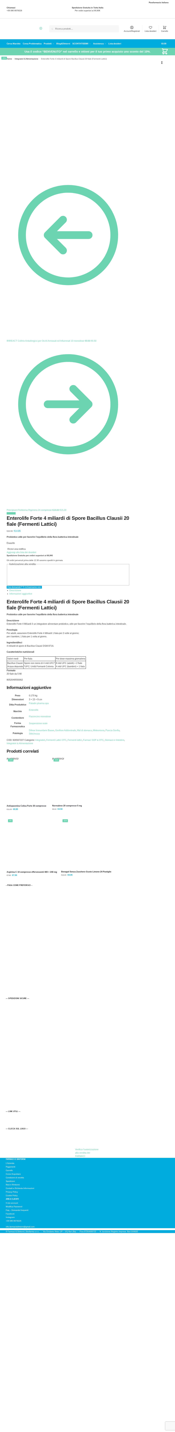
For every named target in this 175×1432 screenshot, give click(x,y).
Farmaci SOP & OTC (93, 740)
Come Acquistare (13, 1174)
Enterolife (33, 710)
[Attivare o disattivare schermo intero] (3, 1321)
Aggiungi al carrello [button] (32, 881)
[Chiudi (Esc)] (7, 1321)
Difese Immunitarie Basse (41, 730)
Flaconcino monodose (40, 716)
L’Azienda (10, 1163)
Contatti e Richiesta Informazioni (20, 1188)
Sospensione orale (38, 723)
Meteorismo (98, 730)
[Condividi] (5, 1321)
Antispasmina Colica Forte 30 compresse (26, 806)
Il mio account (12, 1203)
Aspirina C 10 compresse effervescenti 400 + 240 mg (32, 872)
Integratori (40, 740)
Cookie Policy (12, 1195)
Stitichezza (34, 733)
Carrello (164, 31)
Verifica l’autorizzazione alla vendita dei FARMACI (86, 1152)
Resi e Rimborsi (13, 1185)
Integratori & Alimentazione (26, 59)
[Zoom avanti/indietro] (1, 1321)
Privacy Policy (12, 1192)
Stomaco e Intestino (114, 740)
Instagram (10, 1217)
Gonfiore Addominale (65, 730)
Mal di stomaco (84, 730)
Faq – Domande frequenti (17, 1210)
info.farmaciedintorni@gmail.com (20, 1227)
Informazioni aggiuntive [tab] (20, 594)
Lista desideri (150, 31)
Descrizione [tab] (15, 590)
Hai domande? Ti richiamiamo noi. (24, 587)
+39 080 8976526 (14, 10)
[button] (164, 53)
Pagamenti (10, 1167)
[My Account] (40, 29)
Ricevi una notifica (16, 549)
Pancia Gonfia (113, 730)
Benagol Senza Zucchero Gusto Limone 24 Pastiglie (86, 871)
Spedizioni (10, 1181)
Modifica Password (14, 1206)
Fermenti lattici (75, 740)
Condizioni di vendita (15, 1177)
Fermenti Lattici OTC (56, 740)
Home (9, 59)
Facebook (10, 1214)
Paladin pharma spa (39, 703)
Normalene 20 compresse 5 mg (67, 805)
